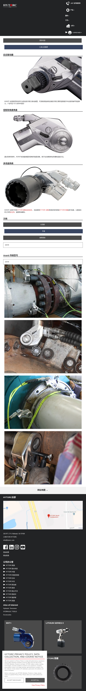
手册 (43, 231)
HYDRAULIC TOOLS (10, 611)
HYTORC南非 (10, 588)
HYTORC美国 (10, 565)
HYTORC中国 (10, 572)
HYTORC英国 (10, 600)
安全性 (12, 212)
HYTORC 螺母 (44, 210)
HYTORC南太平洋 (12, 591)
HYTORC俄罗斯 (11, 597)
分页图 (42, 224)
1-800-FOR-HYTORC (10, 537)
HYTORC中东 (10, 581)
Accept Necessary (14, 680)
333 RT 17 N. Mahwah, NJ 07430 (14, 534)
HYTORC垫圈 (63, 210)
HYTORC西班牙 (11, 594)
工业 (66, 20)
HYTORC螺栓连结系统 (24, 210)
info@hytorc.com (8, 540)
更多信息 (42, 40)
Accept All (35, 680)
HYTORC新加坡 (11, 585)
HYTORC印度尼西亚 (12, 575)
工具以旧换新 (43, 47)
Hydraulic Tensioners (10, 608)
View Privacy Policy (38, 685)
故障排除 (42, 237)
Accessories (7, 615)
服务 (66, 16)
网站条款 (6, 555)
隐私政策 (6, 552)
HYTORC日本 (10, 578)
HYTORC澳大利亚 (12, 568)
